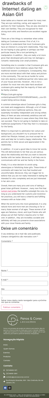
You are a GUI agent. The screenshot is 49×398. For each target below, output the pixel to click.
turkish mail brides (9, 191)
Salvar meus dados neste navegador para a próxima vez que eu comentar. (23, 301)
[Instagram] (9, 388)
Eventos (6, 353)
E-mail (4, 280)
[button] (2, 6)
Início (5, 345)
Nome (4, 270)
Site (2, 289)
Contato (6, 360)
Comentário (7, 241)
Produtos (6, 356)
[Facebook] (5, 388)
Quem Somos (8, 349)
